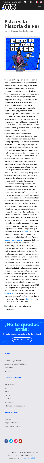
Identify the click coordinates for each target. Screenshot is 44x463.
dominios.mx (31, 299)
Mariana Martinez (15, 31)
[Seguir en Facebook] (6, 441)
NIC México (9, 402)
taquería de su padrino (13, 240)
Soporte (16, 2)
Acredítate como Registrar (15, 364)
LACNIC (7, 395)
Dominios (8, 368)
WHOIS (6, 2)
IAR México (9, 385)
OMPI (6, 388)
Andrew (24, 231)
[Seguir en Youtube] (20, 441)
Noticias (7, 371)
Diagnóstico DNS (11, 423)
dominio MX (9, 293)
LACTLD (7, 399)
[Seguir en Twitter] (11, 441)
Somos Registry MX (12, 361)
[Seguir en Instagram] (16, 441)
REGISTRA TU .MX (22, 339)
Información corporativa (14, 406)
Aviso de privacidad (27, 458)
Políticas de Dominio (13, 426)
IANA (6, 392)
